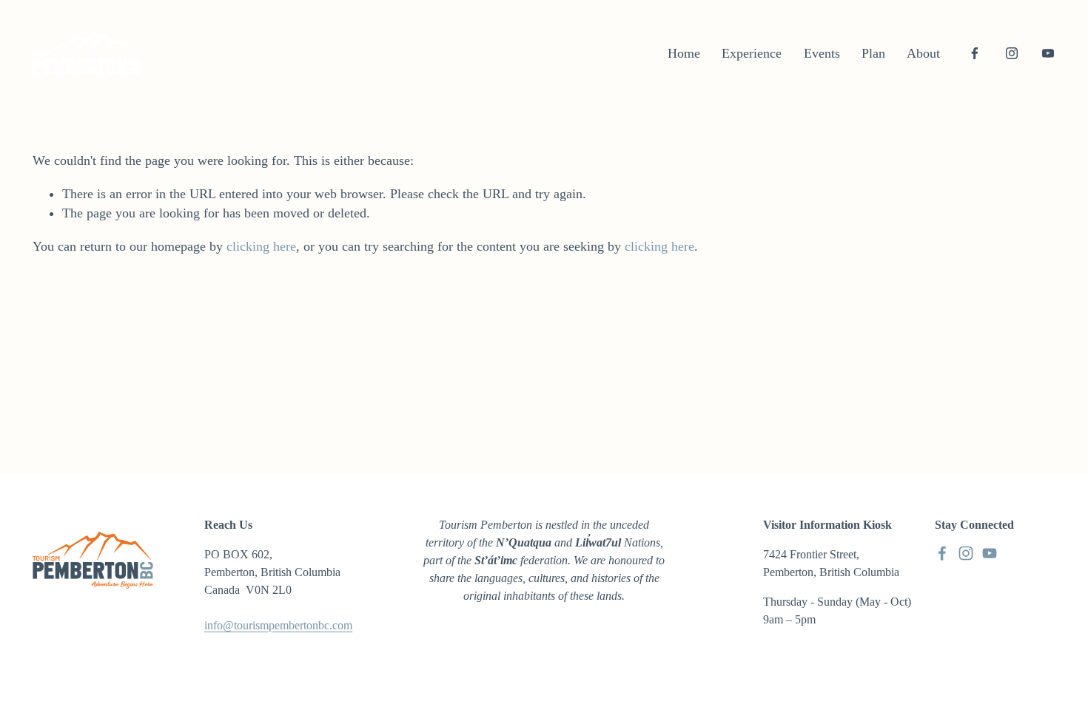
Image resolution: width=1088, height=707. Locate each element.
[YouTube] (1048, 53)
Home (684, 53)
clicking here (261, 246)
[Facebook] (974, 53)
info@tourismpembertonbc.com (278, 625)
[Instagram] (1011, 53)
